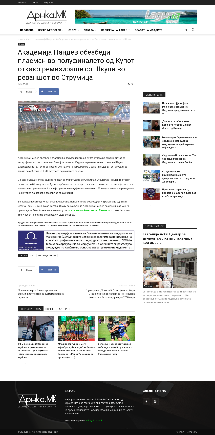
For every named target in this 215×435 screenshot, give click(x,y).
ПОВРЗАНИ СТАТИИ (30, 309)
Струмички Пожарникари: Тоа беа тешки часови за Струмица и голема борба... (179, 159)
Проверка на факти (114, 30)
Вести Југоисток (49, 30)
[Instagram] (185, 30)
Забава (89, 30)
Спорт (72, 30)
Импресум (48, 2)
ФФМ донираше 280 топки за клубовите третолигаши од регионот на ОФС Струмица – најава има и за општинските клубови (33, 351)
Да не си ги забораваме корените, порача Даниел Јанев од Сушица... (176, 124)
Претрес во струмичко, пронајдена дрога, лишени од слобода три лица (179, 193)
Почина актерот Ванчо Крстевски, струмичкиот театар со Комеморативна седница (41, 294)
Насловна (27, 30)
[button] (193, 30)
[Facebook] (180, 30)
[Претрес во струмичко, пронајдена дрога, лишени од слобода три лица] (151, 194)
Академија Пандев (47, 255)
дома (20, 39)
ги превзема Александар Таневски (89, 210)
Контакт (36, 2)
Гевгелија (148, 286)
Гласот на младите (148, 30)
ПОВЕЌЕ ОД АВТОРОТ (58, 309)
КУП (32, 255)
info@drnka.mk (94, 420)
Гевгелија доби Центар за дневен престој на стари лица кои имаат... (167, 238)
